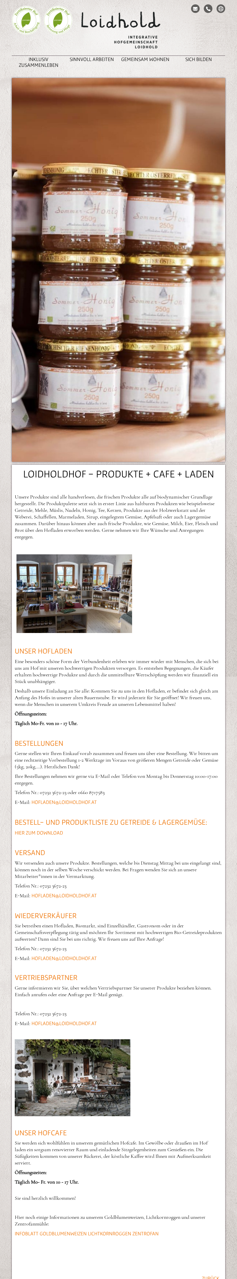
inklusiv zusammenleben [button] (38, 62)
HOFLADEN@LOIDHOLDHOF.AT (64, 895)
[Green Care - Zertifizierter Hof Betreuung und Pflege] (58, 29)
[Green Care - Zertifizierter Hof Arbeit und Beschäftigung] (26, 29)
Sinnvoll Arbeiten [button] (92, 59)
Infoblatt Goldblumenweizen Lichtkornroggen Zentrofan (87, 1233)
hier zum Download (39, 833)
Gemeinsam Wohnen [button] (145, 59)
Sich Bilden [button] (198, 59)
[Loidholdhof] (118, 31)
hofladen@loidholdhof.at (64, 802)
